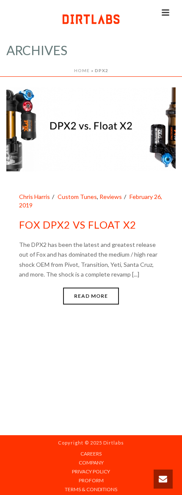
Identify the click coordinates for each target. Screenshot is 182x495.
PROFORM (91, 480)
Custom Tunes (77, 196)
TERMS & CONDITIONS (91, 489)
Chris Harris (34, 196)
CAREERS (91, 453)
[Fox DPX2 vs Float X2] (91, 128)
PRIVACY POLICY (91, 471)
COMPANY (91, 462)
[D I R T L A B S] (91, 19)
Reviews (110, 196)
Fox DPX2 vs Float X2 (77, 224)
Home (82, 70)
